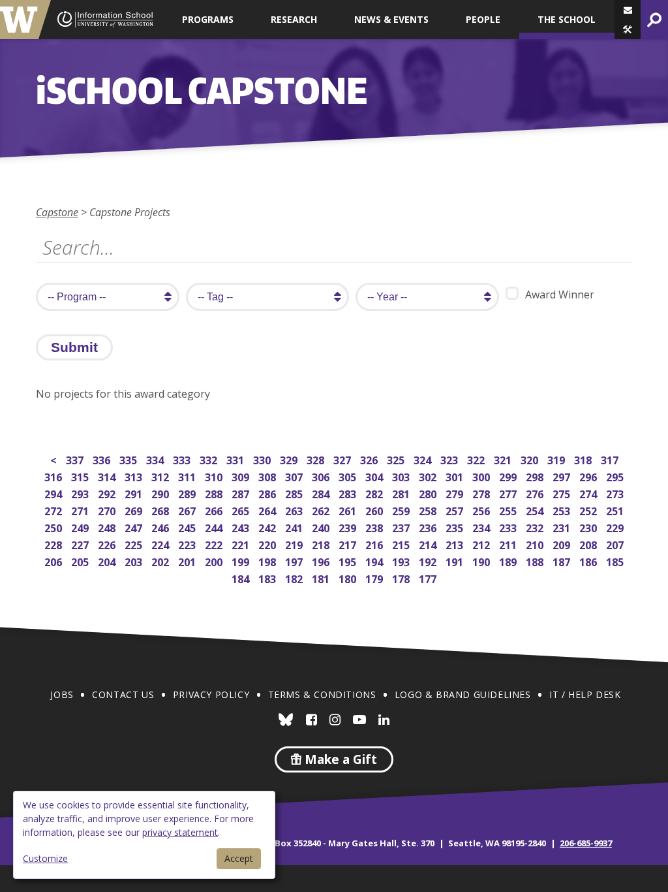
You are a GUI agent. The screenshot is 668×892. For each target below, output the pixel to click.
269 (134, 509)
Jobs (61, 694)
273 (616, 493)
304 (375, 476)
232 (536, 526)
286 (268, 493)
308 (268, 476)
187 (562, 560)
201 (188, 560)
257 (455, 509)
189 (509, 560)
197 (295, 560)
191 (455, 560)
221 (241, 543)
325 (397, 459)
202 (161, 560)
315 (81, 476)
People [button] (483, 19)
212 (482, 543)
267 (188, 509)
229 (616, 526)
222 (215, 543)
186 (589, 560)
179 (375, 577)
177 (429, 577)
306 (322, 476)
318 (584, 459)
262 (322, 509)
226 (108, 543)
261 (348, 509)
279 (455, 493)
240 (322, 526)
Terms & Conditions (322, 694)
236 (429, 526)
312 (161, 476)
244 (215, 526)
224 (161, 543)
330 (263, 459)
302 (429, 476)
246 (161, 526)
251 (616, 509)
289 (188, 493)
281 (402, 493)
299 (509, 476)
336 (103, 459)
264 (268, 509)
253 (562, 509)
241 (295, 526)
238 (375, 526)
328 (316, 459)
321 (504, 459)
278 (482, 493)
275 (562, 493)
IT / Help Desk (584, 694)
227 (81, 543)
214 (429, 543)
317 (611, 459)
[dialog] (144, 835)
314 (108, 476)
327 (343, 459)
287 (241, 493)
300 (482, 476)
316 (54, 476)
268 (161, 509)
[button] (628, 29)
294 (54, 493)
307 (295, 476)
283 (348, 493)
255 (509, 509)
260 (375, 509)
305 (348, 476)
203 (134, 560)
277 (509, 493)
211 (509, 543)
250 (54, 526)
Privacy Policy (211, 694)
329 (290, 459)
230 (589, 526)
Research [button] (294, 19)
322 (477, 459)
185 (616, 560)
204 (108, 560)
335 (129, 459)
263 (295, 509)
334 (156, 459)
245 (188, 526)
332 (209, 459)
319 (557, 459)
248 (108, 526)
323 (450, 459)
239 (348, 526)
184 (241, 577)
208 (589, 543)
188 (536, 560)
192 (429, 560)
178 (402, 577)
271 (81, 509)
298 (536, 476)
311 (188, 476)
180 (348, 577)
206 (54, 560)
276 (536, 493)
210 (536, 543)
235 (455, 526)
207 (616, 543)
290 (161, 493)
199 (241, 560)
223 (188, 543)
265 (241, 509)
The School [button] (567, 19)
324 (423, 459)
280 (429, 493)
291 (134, 493)
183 (268, 577)
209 (562, 543)
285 (295, 493)
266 (215, 509)
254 (536, 509)
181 (322, 577)
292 (108, 493)
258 (429, 509)
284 (322, 493)
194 (375, 560)
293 (81, 493)
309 (241, 476)
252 (589, 509)
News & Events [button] (391, 19)
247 (134, 526)
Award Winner (559, 294)
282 (375, 493)
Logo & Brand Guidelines (463, 694)
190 (482, 560)
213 (455, 543)
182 (295, 577)
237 (402, 526)
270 (108, 509)
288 (215, 493)
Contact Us (123, 694)
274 (589, 493)
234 (482, 526)
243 (241, 526)
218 (322, 543)
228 (54, 543)
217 (348, 543)
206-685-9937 (586, 843)
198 (268, 560)
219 (295, 543)
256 (482, 509)
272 (54, 509)
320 (530, 459)
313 (134, 476)
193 (402, 560)
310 (215, 476)
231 (562, 526)
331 (236, 459)
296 (589, 476)
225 (134, 543)
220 (268, 543)
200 (215, 560)
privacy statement (180, 832)
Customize (45, 858)
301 (455, 476)
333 (183, 459)
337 (76, 459)
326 (370, 459)
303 (402, 476)
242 (268, 526)
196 (322, 560)
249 (81, 526)
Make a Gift (339, 759)
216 (375, 543)
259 (402, 509)
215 (402, 543)
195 (348, 560)
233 (509, 526)
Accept (238, 858)
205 (81, 560)
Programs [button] (208, 19)
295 (616, 476)
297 (562, 476)
